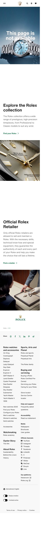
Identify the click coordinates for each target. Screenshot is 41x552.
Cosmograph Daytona (8, 357)
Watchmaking (9, 432)
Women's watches (10, 418)
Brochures (25, 429)
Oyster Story (9, 440)
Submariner (7, 393)
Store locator (26, 393)
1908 (5, 401)
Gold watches (8, 421)
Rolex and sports (27, 353)
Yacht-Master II (9, 398)
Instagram (27, 443)
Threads (26, 446)
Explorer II (7, 373)
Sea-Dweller (7, 384)
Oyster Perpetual (9, 381)
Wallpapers (25, 427)
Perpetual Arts (26, 358)
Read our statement (28, 418)
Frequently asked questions (27, 408)
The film (6, 443)
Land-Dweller (8, 378)
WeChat (26, 463)
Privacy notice (21, 510)
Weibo (25, 461)
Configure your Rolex (11, 412)
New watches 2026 (10, 407)
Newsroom (25, 478)
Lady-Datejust (8, 364)
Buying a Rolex (26, 376)
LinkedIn (26, 452)
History (6, 458)
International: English (12, 489)
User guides (25, 432)
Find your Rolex (10, 133)
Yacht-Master (8, 395)
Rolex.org (24, 480)
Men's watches (8, 415)
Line (25, 469)
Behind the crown (10, 455)
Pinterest (26, 458)
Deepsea (6, 387)
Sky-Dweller (7, 390)
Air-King (6, 353)
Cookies (32, 510)
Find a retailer (9, 263)
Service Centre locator (26, 397)
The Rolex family (27, 364)
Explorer (6, 370)
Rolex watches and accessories (11, 349)
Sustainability (8, 452)
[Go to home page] (20, 3)
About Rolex (9, 449)
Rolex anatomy (8, 435)
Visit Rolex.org (20, 533)
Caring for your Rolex (29, 387)
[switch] (10, 496)
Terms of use (10, 510)
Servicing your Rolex (28, 384)
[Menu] (4, 3)
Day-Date (6, 367)
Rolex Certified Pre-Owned (28, 380)
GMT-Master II (8, 376)
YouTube (26, 441)
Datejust (6, 361)
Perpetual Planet (27, 356)
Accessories (7, 427)
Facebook (27, 449)
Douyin (26, 466)
